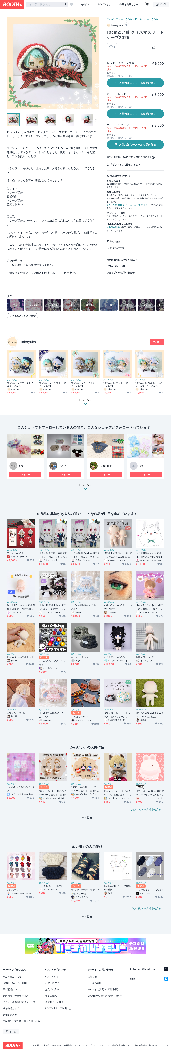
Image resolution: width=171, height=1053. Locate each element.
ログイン (84, 4)
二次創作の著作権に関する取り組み (21, 1021)
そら (142, 465)
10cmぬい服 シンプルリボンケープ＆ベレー (53, 384)
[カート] (126, 25)
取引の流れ (116, 241)
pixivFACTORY (113, 227)
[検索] (65, 4)
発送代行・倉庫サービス (15, 995)
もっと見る (85, 485)
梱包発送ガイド (11, 1008)
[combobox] (47, 4)
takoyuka (28, 342)
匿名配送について (12, 989)
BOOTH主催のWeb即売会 (58, 1008)
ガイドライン (81, 1045)
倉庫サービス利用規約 (62, 1045)
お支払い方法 (117, 247)
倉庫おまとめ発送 (54, 1002)
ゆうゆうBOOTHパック (140, 205)
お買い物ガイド (53, 983)
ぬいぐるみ (152, 19)
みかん (63, 465)
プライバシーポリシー (118, 266)
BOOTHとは (104, 4)
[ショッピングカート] (147, 4)
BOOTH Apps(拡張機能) (15, 983)
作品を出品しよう (129, 4)
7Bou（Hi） (106, 465)
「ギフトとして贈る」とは (124, 164)
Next (96, 63)
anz (21, 465)
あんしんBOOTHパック (117, 205)
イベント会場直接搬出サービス (19, 1002)
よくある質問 (95, 983)
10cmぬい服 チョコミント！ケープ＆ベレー (85, 384)
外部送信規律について (122, 1045)
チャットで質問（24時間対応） (104, 989)
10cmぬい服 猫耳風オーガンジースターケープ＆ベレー (149, 384)
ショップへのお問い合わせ (121, 272)
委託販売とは (10, 1014)
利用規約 (45, 1045)
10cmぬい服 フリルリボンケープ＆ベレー (117, 384)
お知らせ (92, 976)
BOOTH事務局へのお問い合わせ (105, 995)
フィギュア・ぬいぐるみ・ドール (124, 19)
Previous (9, 63)
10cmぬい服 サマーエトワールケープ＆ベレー (21, 384)
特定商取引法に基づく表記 (121, 259)
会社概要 (35, 1045)
